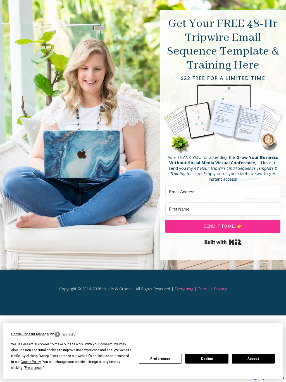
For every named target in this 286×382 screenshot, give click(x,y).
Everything (184, 288)
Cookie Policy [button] (30, 362)
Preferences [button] (33, 368)
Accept (253, 359)
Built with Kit (223, 242)
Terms (203, 288)
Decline (207, 359)
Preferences (160, 359)
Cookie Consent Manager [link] (30, 334)
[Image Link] (223, 118)
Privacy (220, 288)
